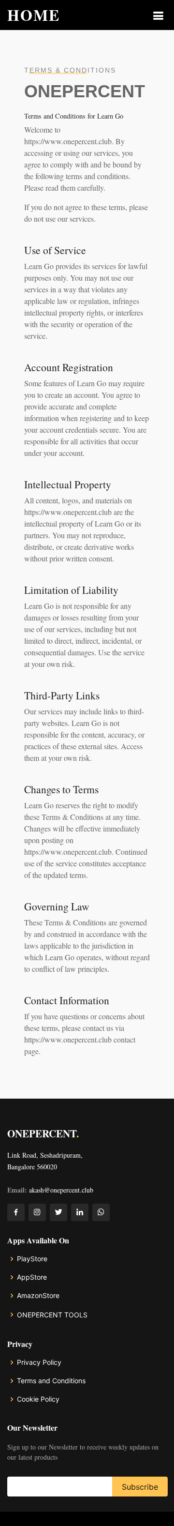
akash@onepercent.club (61, 1189)
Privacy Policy (39, 1362)
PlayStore (32, 1258)
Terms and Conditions (51, 1380)
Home (33, 14)
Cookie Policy (38, 1399)
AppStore (32, 1277)
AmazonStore (38, 1295)
